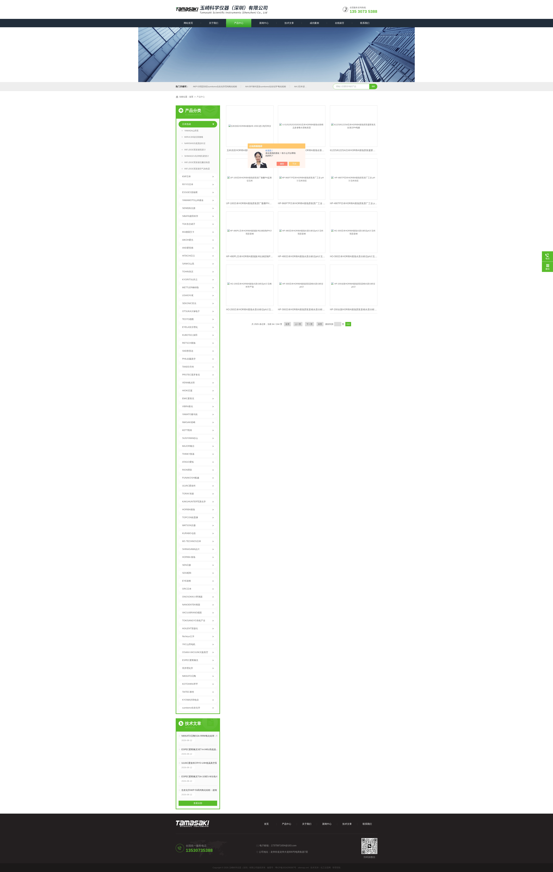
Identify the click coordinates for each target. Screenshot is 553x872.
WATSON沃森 (189, 525)
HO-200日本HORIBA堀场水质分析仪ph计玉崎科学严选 (249, 309)
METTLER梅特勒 (190, 287)
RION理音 (187, 470)
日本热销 (186, 124)
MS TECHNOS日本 (191, 541)
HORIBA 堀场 (188, 557)
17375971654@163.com (283, 845)
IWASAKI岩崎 (188, 422)
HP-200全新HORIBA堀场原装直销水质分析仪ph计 (353, 309)
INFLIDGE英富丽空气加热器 (197, 169)
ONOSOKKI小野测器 (192, 596)
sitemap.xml (303, 867)
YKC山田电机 (188, 644)
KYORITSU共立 (190, 279)
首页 (191, 97)
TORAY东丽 (188, 493)
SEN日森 (186, 565)
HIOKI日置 (187, 390)
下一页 (309, 324)
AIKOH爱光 (187, 240)
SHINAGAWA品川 (190, 549)
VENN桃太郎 (188, 382)
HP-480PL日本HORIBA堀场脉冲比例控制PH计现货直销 (249, 256)
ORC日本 (186, 589)
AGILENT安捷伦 (190, 628)
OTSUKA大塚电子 (191, 311)
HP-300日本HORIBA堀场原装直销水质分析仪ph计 (301, 309)
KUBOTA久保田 (189, 335)
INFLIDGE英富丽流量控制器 (197, 162)
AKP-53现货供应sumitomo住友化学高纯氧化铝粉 (215, 86)
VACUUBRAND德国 (192, 612)
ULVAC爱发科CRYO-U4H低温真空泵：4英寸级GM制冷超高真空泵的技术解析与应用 (200, 763)
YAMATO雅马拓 (190, 414)
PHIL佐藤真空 (189, 359)
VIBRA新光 (187, 406)
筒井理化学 (187, 668)
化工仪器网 (326, 867)
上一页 (298, 324)
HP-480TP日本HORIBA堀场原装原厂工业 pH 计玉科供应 (353, 203)
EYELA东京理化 (190, 327)
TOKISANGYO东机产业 (193, 620)
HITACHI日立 (188, 255)
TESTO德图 (188, 319)
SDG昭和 (186, 573)
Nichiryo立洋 (188, 636)
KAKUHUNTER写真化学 (194, 501)
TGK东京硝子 (188, 224)
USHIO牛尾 (187, 295)
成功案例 (314, 23)
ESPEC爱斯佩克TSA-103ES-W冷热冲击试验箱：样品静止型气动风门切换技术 (200, 776)
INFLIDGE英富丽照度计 (195, 150)
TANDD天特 (188, 366)
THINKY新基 (188, 454)
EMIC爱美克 (188, 398)
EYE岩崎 (186, 581)
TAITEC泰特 (188, 692)
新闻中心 (264, 23)
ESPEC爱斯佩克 (190, 660)
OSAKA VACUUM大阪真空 (195, 652)
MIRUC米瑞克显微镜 (193, 137)
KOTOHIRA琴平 (190, 684)
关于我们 (213, 23)
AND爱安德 (187, 248)
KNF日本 (186, 176)
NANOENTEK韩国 (191, 604)
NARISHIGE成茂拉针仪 (194, 143)
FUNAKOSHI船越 (190, 478)
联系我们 (364, 23)
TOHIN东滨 (187, 271)
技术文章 (289, 23)
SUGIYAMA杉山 (190, 438)
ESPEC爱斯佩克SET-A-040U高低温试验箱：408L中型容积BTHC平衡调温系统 (200, 749)
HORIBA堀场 (188, 509)
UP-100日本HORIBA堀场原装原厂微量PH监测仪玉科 (249, 203)
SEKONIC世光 (189, 303)
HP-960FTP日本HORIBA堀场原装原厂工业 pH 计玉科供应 (301, 203)
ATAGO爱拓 (188, 462)
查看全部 (198, 803)
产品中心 (238, 23)
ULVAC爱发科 (189, 485)
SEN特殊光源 (188, 208)
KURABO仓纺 (189, 533)
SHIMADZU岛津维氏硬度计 (196, 156)
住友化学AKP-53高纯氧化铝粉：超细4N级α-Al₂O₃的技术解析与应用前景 (200, 790)
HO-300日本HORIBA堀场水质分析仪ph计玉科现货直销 (353, 256)
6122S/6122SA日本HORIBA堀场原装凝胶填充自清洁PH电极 (353, 150)
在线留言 (339, 23)
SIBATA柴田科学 (190, 216)
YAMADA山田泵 (191, 130)
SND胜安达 (187, 351)
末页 (320, 324)
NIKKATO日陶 (189, 676)
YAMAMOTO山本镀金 (192, 200)
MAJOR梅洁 (188, 446)
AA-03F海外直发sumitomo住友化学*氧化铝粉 (265, 86)
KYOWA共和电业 (190, 700)
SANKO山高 (188, 263)
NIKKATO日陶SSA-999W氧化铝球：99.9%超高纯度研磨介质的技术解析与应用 (200, 736)
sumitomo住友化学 (191, 707)
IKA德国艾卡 (188, 232)
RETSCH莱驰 (188, 343)
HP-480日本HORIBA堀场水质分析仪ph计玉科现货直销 (301, 256)
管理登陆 (336, 867)
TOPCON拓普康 (190, 517)
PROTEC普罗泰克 (191, 374)
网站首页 (188, 23)
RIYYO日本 (187, 184)
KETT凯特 (187, 430)
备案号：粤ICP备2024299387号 (281, 867)
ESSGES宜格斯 (190, 192)
